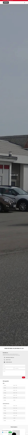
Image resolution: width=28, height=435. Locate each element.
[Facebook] (12, 0)
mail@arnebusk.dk (9, 362)
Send (23, 377)
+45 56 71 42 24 (5, 0)
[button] (6, 432)
